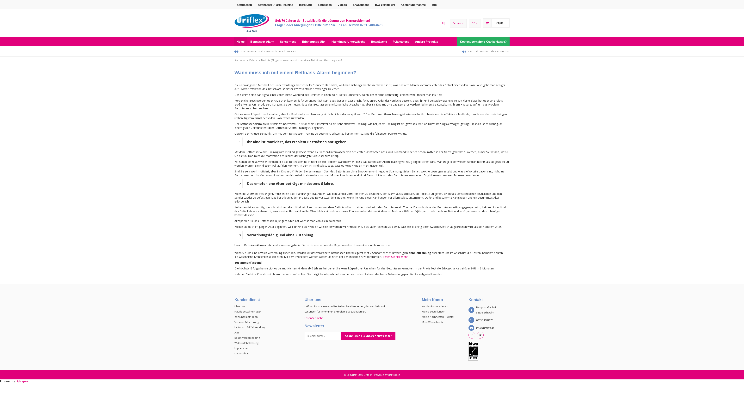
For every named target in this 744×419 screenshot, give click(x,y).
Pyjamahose (401, 41)
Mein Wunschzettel (433, 322)
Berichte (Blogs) (269, 60)
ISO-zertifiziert (385, 4)
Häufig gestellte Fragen (248, 311)
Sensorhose (288, 41)
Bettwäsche (379, 41)
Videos (342, 4)
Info (434, 4)
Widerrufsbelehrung (246, 343)
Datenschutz (241, 353)
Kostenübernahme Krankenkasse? (483, 41)
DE (473, 23)
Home (241, 41)
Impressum (241, 348)
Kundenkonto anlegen (435, 306)
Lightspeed (394, 375)
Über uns (239, 306)
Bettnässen (244, 4)
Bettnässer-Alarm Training (275, 4)
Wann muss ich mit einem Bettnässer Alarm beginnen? (312, 60)
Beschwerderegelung (247, 337)
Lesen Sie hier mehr (395, 257)
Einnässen (325, 4)
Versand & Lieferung (246, 322)
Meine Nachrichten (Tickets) (438, 317)
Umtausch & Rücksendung (249, 327)
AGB (236, 332)
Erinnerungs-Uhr (313, 41)
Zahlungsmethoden (246, 317)
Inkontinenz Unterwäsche (348, 41)
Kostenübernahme (413, 4)
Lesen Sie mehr (314, 318)
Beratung (305, 4)
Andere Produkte (426, 41)
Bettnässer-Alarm (262, 41)
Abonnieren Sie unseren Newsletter (368, 336)
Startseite (239, 60)
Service (457, 23)
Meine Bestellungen (433, 311)
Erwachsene (361, 4)
